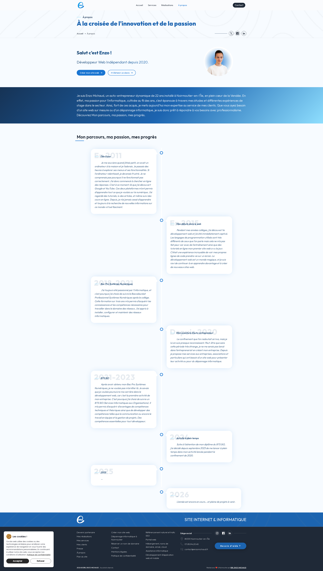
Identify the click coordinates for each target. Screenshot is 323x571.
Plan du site (82, 556)
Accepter (17, 561)
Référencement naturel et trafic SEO (160, 534)
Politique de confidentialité (123, 555)
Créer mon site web (89, 73)
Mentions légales (119, 551)
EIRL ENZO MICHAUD (238, 568)
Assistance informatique (157, 550)
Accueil (139, 5)
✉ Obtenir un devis (120, 73)
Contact (239, 5)
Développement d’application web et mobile (159, 556)
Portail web (151, 539)
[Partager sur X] (231, 33)
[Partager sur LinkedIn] (243, 33)
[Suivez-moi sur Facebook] (223, 533)
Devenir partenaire (86, 532)
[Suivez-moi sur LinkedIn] (229, 533)
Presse (80, 548)
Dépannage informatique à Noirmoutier (124, 538)
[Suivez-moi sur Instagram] (217, 533)
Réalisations (167, 5)
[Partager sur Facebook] (237, 33)
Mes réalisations (84, 536)
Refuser (41, 561)
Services (152, 5)
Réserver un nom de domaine (125, 543)
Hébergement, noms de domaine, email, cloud (157, 545)
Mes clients (82, 544)
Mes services (83, 540)
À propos (182, 5)
